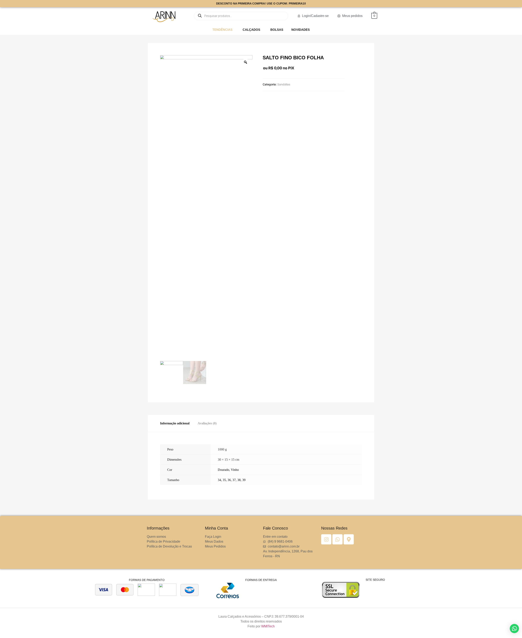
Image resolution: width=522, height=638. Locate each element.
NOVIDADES (300, 29)
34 (219, 480)
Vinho (235, 469)
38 (239, 480)
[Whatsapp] (337, 539)
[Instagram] (326, 539)
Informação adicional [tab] (174, 423)
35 (224, 480)
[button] (223, 29)
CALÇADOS (251, 29)
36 (229, 480)
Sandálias (283, 84)
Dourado (223, 469)
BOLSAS (276, 29)
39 (244, 480)
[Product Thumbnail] (168, 59)
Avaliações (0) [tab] (207, 423)
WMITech (268, 626)
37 (234, 480)
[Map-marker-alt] (349, 539)
